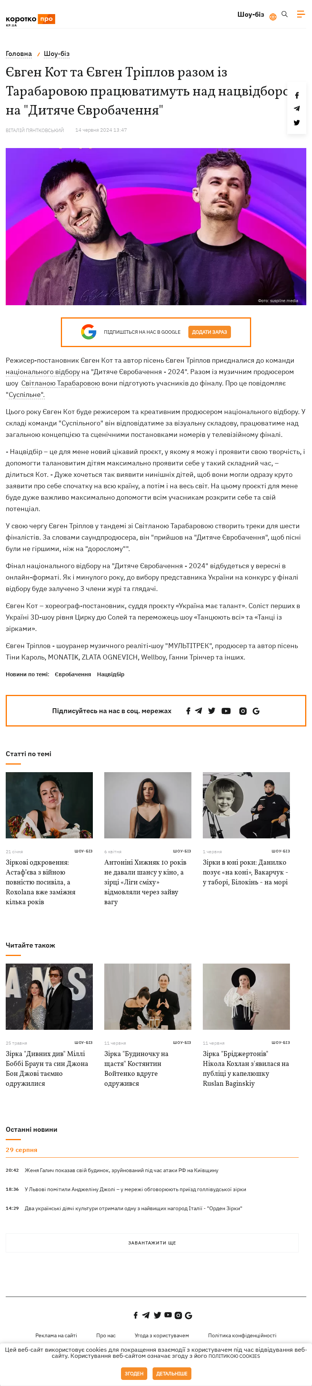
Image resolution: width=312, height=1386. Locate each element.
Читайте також (30, 945)
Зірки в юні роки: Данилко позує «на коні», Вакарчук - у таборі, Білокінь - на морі (245, 872)
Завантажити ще (152, 1243)
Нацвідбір (110, 674)
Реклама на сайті (56, 1335)
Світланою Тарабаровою (60, 383)
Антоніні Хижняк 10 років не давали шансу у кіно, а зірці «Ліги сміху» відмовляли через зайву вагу (145, 882)
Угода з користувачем (162, 1335)
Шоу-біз (250, 14)
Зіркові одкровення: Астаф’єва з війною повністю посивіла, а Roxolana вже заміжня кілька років (40, 882)
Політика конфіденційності (242, 1335)
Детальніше (172, 1373)
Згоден (134, 1373)
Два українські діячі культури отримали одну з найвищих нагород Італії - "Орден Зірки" (133, 1208)
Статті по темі (28, 753)
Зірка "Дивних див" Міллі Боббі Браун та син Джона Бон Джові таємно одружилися (47, 1069)
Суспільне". (27, 394)
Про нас (106, 1335)
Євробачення (73, 674)
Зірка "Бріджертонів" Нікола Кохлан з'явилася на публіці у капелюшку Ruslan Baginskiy (246, 1069)
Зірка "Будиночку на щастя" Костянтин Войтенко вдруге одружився (136, 1069)
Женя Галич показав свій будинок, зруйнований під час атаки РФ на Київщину (121, 1170)
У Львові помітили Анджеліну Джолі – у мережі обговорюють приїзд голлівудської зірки (135, 1189)
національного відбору (43, 371)
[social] (188, 711)
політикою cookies (234, 1356)
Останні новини (31, 1129)
